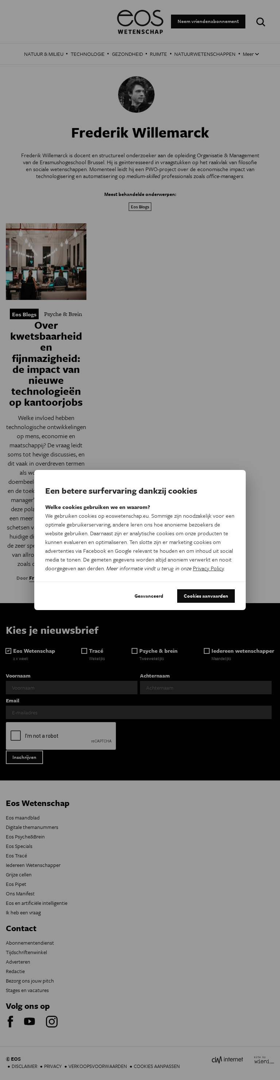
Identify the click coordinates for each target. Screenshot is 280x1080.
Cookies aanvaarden (206, 595)
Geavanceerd (149, 595)
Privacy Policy (208, 568)
